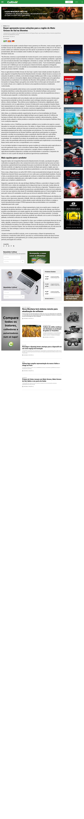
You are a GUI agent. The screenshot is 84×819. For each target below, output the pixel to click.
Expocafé (24, 345)
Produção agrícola (47, 325)
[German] (13, 41)
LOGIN (76, 1)
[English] (7, 41)
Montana (28, 307)
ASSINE (69, 1)
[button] (2, 2)
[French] (11, 41)
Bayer (8, 25)
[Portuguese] (4, 41)
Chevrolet (24, 307)
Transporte (24, 377)
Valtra (23, 362)
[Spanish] (9, 41)
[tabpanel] (42, 13)
